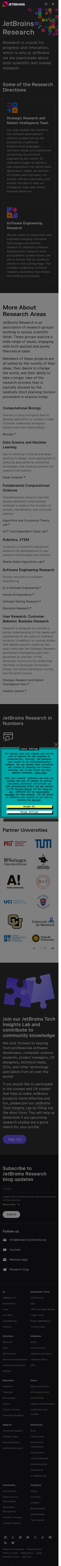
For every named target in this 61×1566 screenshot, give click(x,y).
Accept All (29, 806)
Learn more (40, 772)
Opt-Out (36, 800)
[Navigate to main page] (14, 4)
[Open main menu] (53, 4)
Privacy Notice (23, 789)
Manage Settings (29, 812)
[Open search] (46, 4)
